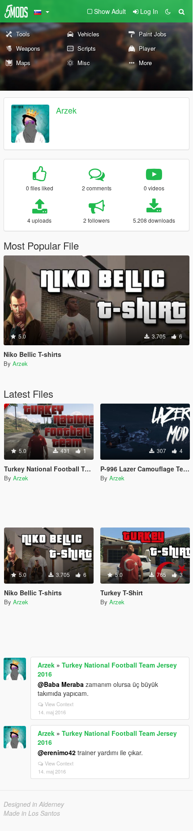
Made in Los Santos (32, 813)
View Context (59, 704)
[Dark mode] (168, 11)
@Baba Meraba (61, 684)
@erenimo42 (57, 752)
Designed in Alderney (34, 804)
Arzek (66, 110)
